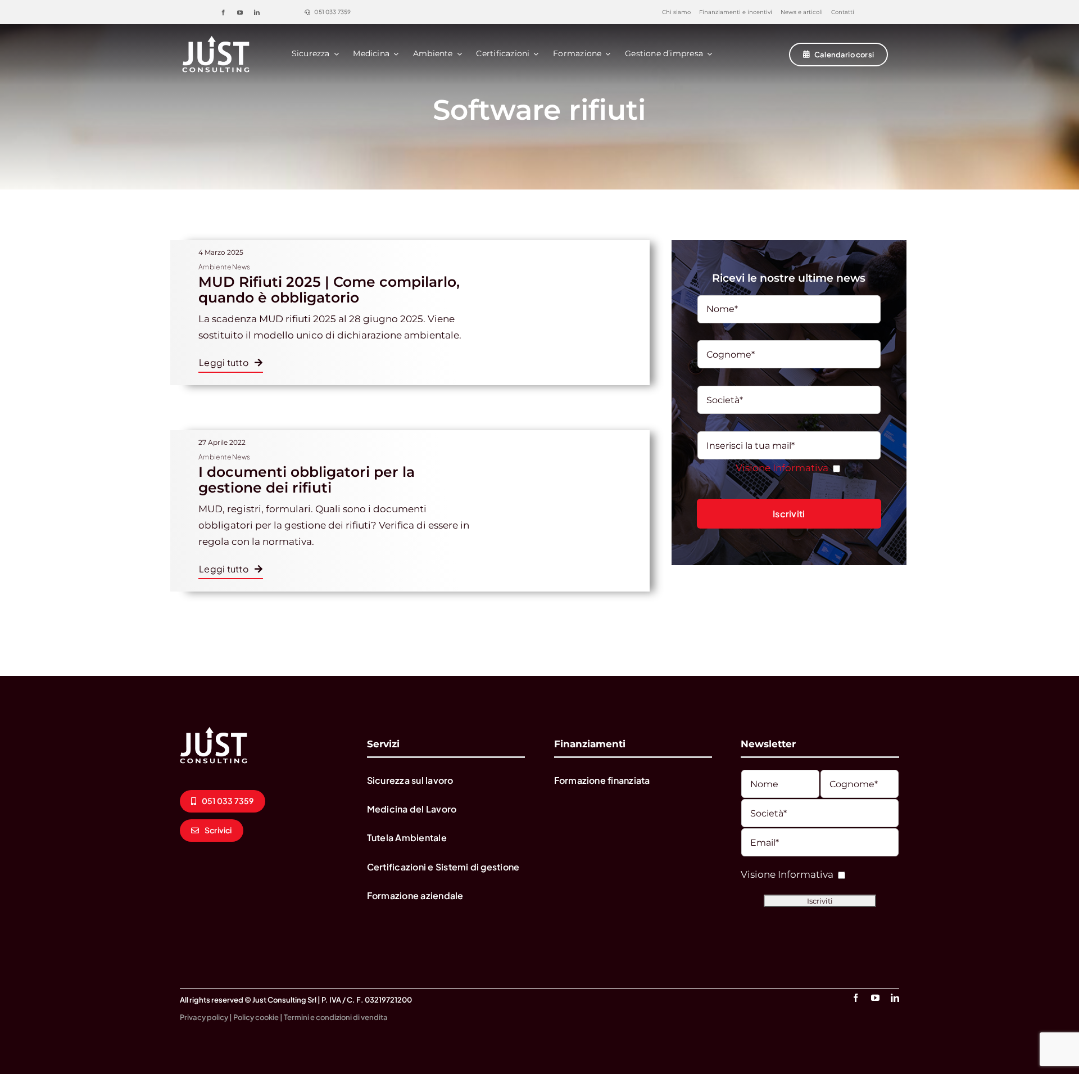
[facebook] (223, 12)
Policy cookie (256, 1017)
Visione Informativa (782, 467)
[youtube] (240, 12)
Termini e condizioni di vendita (336, 1017)
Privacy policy (204, 1017)
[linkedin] (257, 12)
